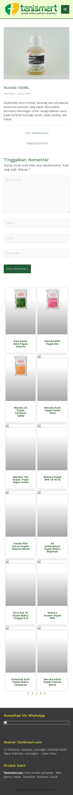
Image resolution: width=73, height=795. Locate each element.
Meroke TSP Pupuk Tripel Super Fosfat (20, 480)
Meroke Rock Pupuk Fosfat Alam (52, 410)
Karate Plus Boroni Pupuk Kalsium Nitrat (20, 546)
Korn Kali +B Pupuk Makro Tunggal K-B (21, 615)
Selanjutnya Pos (37, 143)
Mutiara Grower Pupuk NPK (52, 615)
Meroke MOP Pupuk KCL (52, 342)
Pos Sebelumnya (36, 133)
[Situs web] (36, 254)
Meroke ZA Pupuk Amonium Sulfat (20, 411)
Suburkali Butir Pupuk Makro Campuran (20, 682)
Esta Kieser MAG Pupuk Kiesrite (21, 344)
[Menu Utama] (65, 9)
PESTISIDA (9, 93)
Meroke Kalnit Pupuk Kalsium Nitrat (52, 682)
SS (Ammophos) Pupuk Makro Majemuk (52, 547)
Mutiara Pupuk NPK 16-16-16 (52, 478)
